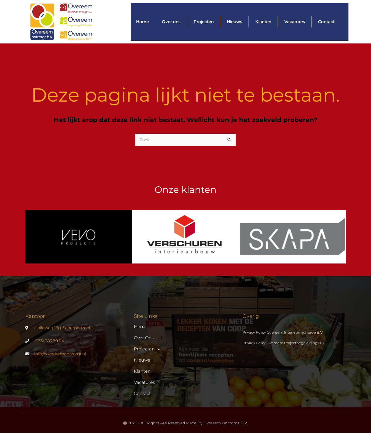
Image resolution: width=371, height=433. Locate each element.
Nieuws (234, 21)
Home (142, 21)
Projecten (204, 21)
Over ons (171, 21)
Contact (326, 21)
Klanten (263, 21)
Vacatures (294, 21)
